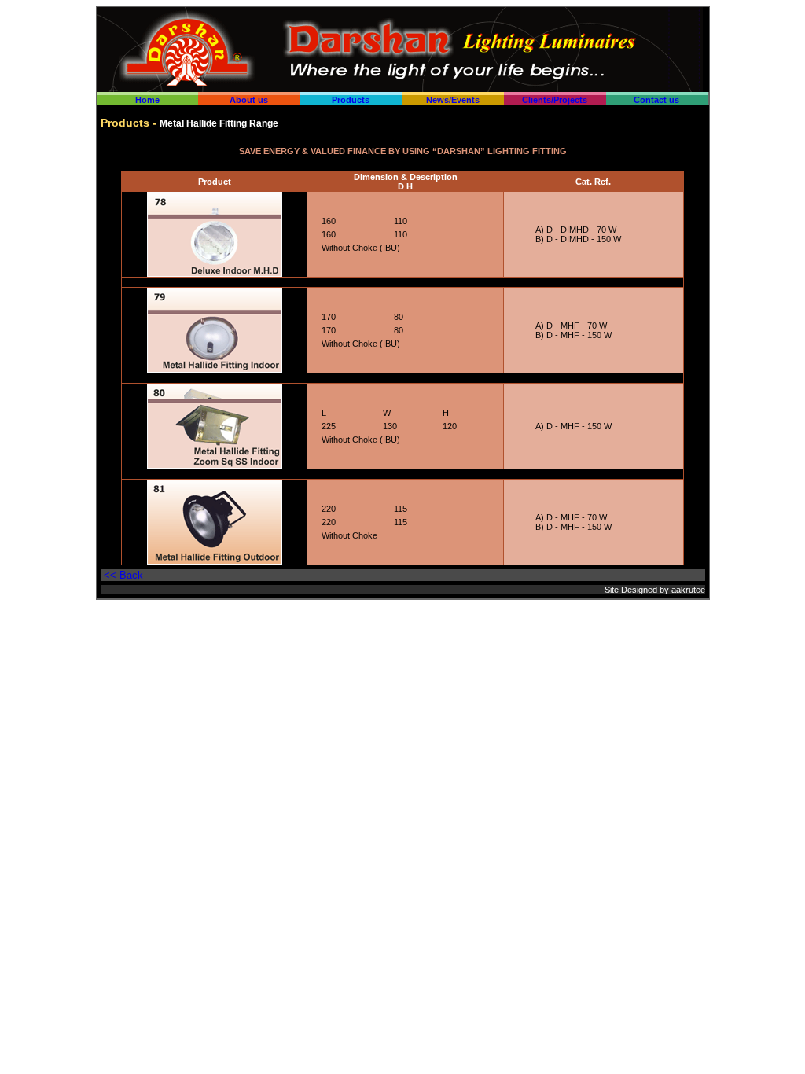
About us (249, 100)
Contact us (656, 100)
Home (147, 100)
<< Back (123, 575)
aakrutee (688, 589)
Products (350, 100)
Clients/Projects (554, 100)
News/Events (453, 100)
